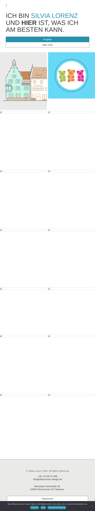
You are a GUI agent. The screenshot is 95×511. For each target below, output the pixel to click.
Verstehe (34, 507)
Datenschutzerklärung (56, 507)
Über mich (47, 45)
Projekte (47, 39)
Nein (43, 507)
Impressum (47, 498)
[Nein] (91, 506)
